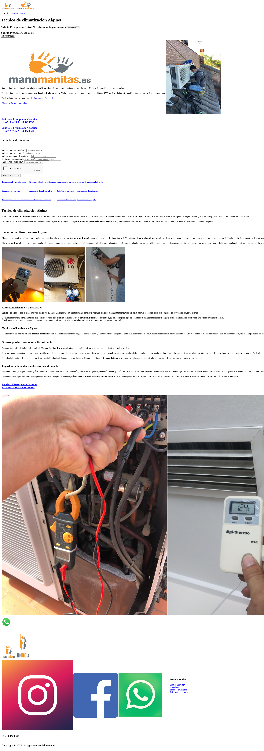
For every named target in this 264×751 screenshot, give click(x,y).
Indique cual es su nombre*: (14, 150)
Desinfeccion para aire (65, 191)
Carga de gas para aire (11, 191)
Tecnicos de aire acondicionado (14, 182)
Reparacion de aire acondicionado (42, 182)
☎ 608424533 (73, 27)
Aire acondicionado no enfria (40, 191)
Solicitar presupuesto (16, 13)
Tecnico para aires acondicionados (15, 200)
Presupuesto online (19, 103)
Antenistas (174, 687)
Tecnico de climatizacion (66, 200)
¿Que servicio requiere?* (12, 162)
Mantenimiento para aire (66, 182)
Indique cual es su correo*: (13, 153)
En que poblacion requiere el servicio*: (19, 159)
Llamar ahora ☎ (177, 685)
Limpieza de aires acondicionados (90, 182)
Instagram (38, 98)
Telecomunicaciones (179, 692)
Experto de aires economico (40, 200)
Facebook (49, 98)
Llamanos (6, 103)
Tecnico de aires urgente (86, 200)
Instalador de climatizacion (87, 191)
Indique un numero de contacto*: (16, 156)
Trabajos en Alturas (178, 690)
